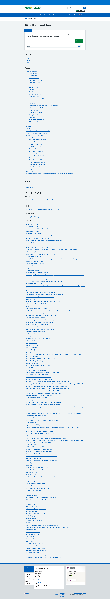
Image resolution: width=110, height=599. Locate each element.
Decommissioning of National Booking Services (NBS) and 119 (43, 557)
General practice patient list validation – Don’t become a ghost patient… (46, 236)
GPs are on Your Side (31, 495)
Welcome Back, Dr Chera (33, 226)
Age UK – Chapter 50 (32, 345)
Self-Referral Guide (34, 110)
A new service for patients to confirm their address (40, 329)
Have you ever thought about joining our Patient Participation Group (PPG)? (47, 527)
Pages (28, 58)
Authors (28, 60)
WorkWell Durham (31, 306)
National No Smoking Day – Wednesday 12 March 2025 (41, 460)
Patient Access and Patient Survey (35, 483)
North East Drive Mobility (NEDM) (35, 331)
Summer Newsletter (31, 245)
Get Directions (42, 580)
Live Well (31, 89)
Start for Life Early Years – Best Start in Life (38, 365)
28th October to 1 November (34, 486)
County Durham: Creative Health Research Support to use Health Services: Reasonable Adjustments (54, 259)
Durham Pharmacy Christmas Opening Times (38, 202)
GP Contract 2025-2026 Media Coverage (37, 467)
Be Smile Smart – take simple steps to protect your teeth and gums (44, 281)
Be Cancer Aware (30, 504)
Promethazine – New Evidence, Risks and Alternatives (41, 254)
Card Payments (30, 536)
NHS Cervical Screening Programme (36, 370)
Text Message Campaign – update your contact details (41, 497)
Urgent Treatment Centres (36, 119)
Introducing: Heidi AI (31, 347)
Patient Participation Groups (37, 164)
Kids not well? (30, 502)
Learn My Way (30, 368)
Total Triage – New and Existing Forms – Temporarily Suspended (44, 476)
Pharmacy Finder (33, 101)
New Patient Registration (36, 151)
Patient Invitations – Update (34, 520)
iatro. (84, 593)
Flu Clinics (28, 352)
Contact (76, 14)
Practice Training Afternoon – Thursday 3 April (39, 449)
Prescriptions (43, 14)
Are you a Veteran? (31, 343)
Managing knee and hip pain (34, 283)
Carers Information (34, 78)
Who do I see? (30, 541)
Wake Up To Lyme (31, 518)
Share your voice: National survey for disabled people (41, 315)
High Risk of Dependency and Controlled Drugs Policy (41, 292)
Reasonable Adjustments (33, 350)
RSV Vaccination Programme (34, 490)
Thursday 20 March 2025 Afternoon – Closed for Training (42, 456)
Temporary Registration (38, 155)
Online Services (30, 171)
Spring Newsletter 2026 (32, 290)
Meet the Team (33, 142)
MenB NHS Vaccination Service (34, 233)
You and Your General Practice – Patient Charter (39, 379)
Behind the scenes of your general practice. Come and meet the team (45, 555)
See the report (71, 580)
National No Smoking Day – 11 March (36, 308)
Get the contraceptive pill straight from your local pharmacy (43, 372)
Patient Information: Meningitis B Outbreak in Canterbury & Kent (44, 294)
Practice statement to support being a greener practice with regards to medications (49, 173)
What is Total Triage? (32, 472)
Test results (32, 117)
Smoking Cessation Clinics (33, 532)
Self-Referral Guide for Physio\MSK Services (38, 447)
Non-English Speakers (38, 153)
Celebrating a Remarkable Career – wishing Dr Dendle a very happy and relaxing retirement (52, 249)
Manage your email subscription (35, 135)
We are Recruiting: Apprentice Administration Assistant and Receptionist (46, 386)
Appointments (34, 14)
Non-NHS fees (33, 157)
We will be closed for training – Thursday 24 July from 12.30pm (43, 391)
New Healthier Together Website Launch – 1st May (40, 433)
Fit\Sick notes (32, 85)
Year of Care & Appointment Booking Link (38, 470)
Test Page (28, 126)
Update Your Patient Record (37, 162)
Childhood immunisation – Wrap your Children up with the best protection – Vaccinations (51, 310)
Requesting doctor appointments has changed (39, 463)
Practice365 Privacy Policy (59, 594)
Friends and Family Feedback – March (36, 550)
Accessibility (62, 593)
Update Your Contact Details (37, 160)
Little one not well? (31, 506)
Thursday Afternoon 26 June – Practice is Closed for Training (43, 404)
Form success (29, 176)
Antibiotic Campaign (31, 436)
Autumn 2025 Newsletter (33, 363)
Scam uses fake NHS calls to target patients (38, 338)
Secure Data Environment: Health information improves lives (43, 301)
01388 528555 (42, 583)
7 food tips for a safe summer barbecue (37, 133)
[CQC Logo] (71, 569)
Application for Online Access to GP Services (38, 131)
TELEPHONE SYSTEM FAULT (34, 453)
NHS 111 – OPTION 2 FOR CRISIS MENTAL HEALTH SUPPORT (43, 209)
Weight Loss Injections (32, 224)
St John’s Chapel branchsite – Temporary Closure (39, 322)
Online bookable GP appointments (36, 509)
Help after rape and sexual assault (35, 317)
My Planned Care (30, 539)
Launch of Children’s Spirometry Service (37, 313)
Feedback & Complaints (35, 144)
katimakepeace (30, 185)
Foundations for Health (32, 327)
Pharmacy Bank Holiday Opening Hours (37, 324)
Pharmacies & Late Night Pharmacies (39, 98)
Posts (27, 62)
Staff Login (62, 596)
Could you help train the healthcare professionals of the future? (44, 279)
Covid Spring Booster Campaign (35, 543)
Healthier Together (31, 333)
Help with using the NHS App (34, 252)
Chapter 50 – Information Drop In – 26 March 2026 (40, 297)
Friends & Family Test (35, 146)
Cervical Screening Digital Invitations (36, 415)
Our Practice (52, 14)
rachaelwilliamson (31, 187)
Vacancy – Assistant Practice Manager (36, 548)
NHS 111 (31, 92)
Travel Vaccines (33, 73)
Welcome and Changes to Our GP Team (37, 247)
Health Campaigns (34, 87)
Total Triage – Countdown (33, 474)
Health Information (61, 14)
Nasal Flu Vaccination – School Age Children (38, 488)
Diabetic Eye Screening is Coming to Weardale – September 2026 (44, 240)
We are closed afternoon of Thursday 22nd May (39, 431)
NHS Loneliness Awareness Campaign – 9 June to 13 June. (42, 420)
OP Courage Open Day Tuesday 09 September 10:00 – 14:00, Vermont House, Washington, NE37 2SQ (54, 384)
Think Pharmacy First (31, 523)
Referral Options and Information (38, 108)
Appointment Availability (33, 425)
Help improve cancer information (35, 263)
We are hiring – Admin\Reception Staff (37, 229)
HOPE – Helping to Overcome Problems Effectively (40, 320)
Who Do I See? (33, 124)
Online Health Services (35, 94)
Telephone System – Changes (34, 458)
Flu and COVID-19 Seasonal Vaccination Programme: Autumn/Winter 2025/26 (47, 381)
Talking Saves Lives (34, 115)
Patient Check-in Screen (32, 534)
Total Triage (29, 465)
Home (26, 14)
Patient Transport (34, 96)
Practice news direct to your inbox (35, 546)
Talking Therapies (31, 529)
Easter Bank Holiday (31, 444)
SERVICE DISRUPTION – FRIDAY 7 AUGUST (38, 238)
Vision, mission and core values (37, 139)
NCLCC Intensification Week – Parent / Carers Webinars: (41, 418)
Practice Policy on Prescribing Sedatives (37, 272)
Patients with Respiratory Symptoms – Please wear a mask (42, 525)
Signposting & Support (35, 112)
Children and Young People (37, 80)
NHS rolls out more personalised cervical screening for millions (43, 402)
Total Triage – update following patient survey (39, 451)
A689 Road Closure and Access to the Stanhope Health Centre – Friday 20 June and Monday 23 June (54, 413)
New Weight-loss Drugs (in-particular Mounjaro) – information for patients (47, 199)
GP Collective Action (31, 493)
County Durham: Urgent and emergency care (38, 265)
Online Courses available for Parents (36, 499)
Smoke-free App (30, 299)
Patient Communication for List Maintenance (38, 377)
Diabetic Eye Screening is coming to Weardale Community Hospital (44, 393)
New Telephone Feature (32, 552)
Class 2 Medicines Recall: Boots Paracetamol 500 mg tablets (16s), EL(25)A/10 (47, 438)
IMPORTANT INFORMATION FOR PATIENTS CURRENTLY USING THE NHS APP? (48, 388)
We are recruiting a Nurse (33, 479)
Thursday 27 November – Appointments (37, 336)
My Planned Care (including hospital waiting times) (43, 105)
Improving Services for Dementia (35, 261)
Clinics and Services (34, 82)
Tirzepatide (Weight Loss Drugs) (35, 361)
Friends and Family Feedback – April (36, 513)
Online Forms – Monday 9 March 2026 (36, 304)
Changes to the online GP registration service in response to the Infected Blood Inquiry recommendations (55, 411)
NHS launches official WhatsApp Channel (37, 374)
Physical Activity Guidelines (33, 231)
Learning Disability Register (33, 217)
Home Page (79, 41)
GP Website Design (78, 593)
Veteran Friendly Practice (36, 121)
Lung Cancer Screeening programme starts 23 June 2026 (42, 268)
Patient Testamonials (31, 511)
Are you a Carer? (30, 340)
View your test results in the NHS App (36, 397)
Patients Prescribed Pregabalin (34, 256)
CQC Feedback (30, 242)
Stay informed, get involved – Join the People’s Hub (40, 358)
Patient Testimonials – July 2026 (38, 166)
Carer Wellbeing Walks (32, 270)
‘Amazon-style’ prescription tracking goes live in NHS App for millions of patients (48, 400)
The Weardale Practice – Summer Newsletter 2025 (40, 395)
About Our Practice (31, 138)
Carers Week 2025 (31, 422)
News (70, 14)
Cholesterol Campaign (32, 481)
